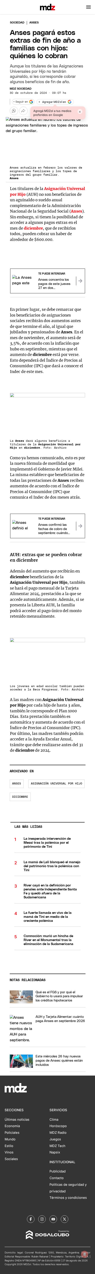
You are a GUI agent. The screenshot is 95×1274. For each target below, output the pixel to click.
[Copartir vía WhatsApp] (14, 111)
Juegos (55, 1139)
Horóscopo (58, 1126)
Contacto (56, 1178)
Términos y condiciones (68, 1198)
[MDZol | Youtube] (53, 1219)
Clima (53, 1120)
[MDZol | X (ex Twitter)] (64, 1219)
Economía (12, 1126)
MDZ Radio (57, 1133)
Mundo (10, 1139)
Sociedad (17, 22)
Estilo (9, 1146)
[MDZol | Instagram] (42, 1219)
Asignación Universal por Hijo (56, 783)
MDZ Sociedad (20, 88)
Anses (16, 783)
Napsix (54, 1152)
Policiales (12, 1133)
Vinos (9, 1152)
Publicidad (57, 1171)
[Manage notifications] (84, 1254)
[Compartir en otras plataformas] (23, 111)
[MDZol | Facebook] (30, 1219)
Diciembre (20, 797)
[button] (88, 7)
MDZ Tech (57, 1146)
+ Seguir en (20, 101)
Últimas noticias (17, 1120)
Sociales (11, 1159)
